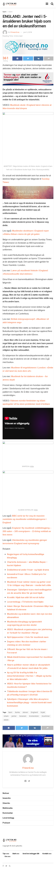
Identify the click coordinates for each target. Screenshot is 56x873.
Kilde (32, 466)
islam (6, 716)
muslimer (46, 716)
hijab (43, 712)
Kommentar (8, 813)
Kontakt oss (46, 854)
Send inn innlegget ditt (31, 854)
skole (6, 720)
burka (17, 712)
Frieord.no (15, 32)
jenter (14, 716)
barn (10, 712)
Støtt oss (15, 854)
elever (25, 712)
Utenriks (6, 803)
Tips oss (6, 854)
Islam (10, 12)
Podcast (6, 823)
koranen (23, 716)
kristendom (34, 716)
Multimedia (8, 808)
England (34, 712)
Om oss (7, 856)
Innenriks (7, 798)
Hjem (4, 12)
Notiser (6, 793)
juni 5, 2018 (27, 32)
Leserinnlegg (8, 818)
